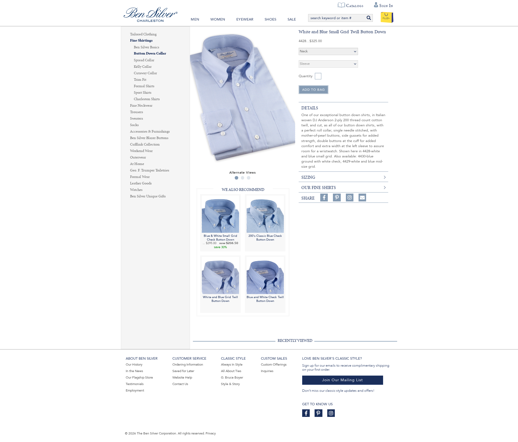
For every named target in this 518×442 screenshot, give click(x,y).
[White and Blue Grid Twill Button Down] (220, 275)
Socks (134, 125)
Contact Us (180, 384)
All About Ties (231, 371)
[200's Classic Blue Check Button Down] (265, 213)
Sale (292, 19)
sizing (308, 177)
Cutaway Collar (145, 73)
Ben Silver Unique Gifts (148, 196)
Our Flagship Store (139, 377)
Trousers (136, 112)
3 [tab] (248, 178)
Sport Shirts (142, 93)
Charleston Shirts (147, 99)
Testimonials (135, 384)
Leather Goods (141, 183)
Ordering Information (187, 364)
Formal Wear (140, 177)
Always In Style (232, 364)
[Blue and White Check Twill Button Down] (265, 275)
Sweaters (136, 118)
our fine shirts (318, 187)
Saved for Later (183, 371)
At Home (137, 164)
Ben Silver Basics (146, 47)
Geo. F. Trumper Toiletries (149, 170)
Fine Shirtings (141, 40)
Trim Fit (140, 80)
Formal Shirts (144, 86)
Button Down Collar (150, 53)
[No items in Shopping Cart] (387, 16)
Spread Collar (144, 60)
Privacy (211, 433)
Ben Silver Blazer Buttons (149, 138)
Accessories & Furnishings (150, 131)
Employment (135, 390)
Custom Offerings (274, 364)
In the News (134, 371)
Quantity (305, 76)
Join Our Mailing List (342, 380)
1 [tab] (236, 178)
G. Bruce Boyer (232, 377)
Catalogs (354, 6)
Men (195, 19)
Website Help (182, 377)
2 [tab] (242, 178)
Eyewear (244, 19)
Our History (134, 364)
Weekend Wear (141, 151)
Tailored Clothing (143, 34)
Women (217, 19)
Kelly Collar (143, 67)
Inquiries (267, 371)
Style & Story (230, 384)
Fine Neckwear (141, 105)
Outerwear (138, 157)
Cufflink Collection (145, 144)
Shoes (270, 19)
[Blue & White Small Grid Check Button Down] (220, 213)
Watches (136, 190)
